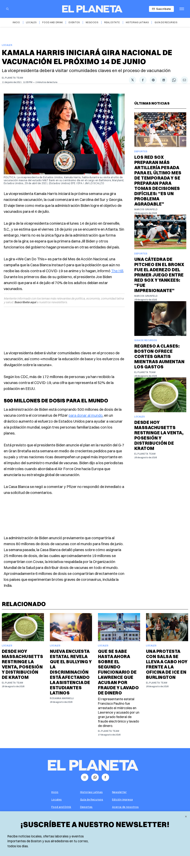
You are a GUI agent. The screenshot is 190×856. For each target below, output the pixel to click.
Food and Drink (52, 22)
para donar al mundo (86, 415)
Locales (31, 22)
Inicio (16, 22)
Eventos (74, 22)
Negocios (92, 22)
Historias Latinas (137, 22)
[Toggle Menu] (181, 9)
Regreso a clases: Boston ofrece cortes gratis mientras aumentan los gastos (159, 356)
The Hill (117, 270)
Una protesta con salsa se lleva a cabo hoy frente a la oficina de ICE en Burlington (167, 664)
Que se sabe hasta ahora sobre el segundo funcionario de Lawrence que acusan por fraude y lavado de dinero (118, 672)
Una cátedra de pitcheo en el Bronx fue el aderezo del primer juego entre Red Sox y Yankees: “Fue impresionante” (159, 274)
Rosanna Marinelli (62, 698)
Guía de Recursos (166, 22)
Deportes (141, 151)
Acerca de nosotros (125, 807)
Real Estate (112, 22)
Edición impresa (122, 799)
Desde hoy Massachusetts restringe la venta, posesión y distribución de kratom (159, 435)
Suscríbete (163, 8)
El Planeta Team (12, 77)
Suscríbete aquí (25, 302)
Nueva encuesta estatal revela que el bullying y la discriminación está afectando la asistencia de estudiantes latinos (71, 672)
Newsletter (119, 792)
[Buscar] (7, 8)
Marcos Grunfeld (146, 209)
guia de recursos (145, 340)
